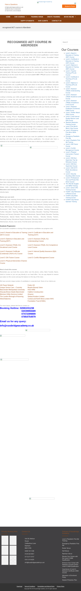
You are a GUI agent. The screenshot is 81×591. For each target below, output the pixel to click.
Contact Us (56, 21)
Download (19, 586)
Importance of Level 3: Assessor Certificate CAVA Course (70, 571)
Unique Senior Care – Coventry (11, 287)
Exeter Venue (66, 548)
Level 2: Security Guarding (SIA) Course (73, 175)
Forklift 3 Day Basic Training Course (72, 197)
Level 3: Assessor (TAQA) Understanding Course (73, 91)
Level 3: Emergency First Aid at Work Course (72, 132)
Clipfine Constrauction (35, 292)
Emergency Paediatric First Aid (70, 544)
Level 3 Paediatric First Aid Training (73, 141)
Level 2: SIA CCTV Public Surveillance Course (71, 170)
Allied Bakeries (5, 299)
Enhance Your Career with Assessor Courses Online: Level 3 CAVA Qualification (70, 564)
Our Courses (19, 17)
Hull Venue (65, 551)
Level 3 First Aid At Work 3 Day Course (72, 127)
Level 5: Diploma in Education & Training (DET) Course (72, 67)
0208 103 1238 (29, 551)
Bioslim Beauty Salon (35, 287)
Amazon (30, 294)
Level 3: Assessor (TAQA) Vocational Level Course (73, 97)
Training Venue (37, 17)
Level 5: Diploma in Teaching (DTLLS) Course (72, 85)
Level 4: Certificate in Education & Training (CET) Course (72, 61)
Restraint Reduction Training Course (72, 123)
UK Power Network (6, 285)
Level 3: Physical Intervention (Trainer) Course (72, 154)
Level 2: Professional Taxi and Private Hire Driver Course (72, 180)
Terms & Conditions (30, 586)
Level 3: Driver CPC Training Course (72, 189)
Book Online (69, 17)
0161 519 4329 (29, 559)
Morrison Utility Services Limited (11, 294)
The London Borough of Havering (11, 296)
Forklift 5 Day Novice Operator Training (72, 201)
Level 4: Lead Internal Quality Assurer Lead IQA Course (72, 118)
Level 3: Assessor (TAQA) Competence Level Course (72, 103)
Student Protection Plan (69, 580)
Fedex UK (31, 285)
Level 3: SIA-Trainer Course (9, 257)
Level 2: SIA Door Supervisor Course (71, 165)
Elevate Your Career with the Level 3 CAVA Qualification (70, 558)
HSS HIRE (31, 290)
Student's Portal (70, 6)
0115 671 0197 (29, 557)
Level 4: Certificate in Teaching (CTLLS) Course (72, 79)
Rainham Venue (67, 554)
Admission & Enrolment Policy (69, 576)
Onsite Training (53, 17)
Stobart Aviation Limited (36, 296)
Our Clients (43, 21)
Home (8, 17)
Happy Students (27, 21)
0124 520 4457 (29, 554)
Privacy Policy (60, 586)
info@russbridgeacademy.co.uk (34, 562)
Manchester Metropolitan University (12, 290)
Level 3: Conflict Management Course (41, 257)
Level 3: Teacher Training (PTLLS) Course (71, 73)
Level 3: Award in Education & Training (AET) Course (72, 55)
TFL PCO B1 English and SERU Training (72, 185)
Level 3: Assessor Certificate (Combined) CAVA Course (73, 108)
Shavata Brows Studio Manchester (12, 292)
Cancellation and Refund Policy (45, 586)
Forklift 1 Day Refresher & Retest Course (73, 193)
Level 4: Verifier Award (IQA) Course (73, 113)
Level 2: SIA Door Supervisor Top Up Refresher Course (71, 160)
